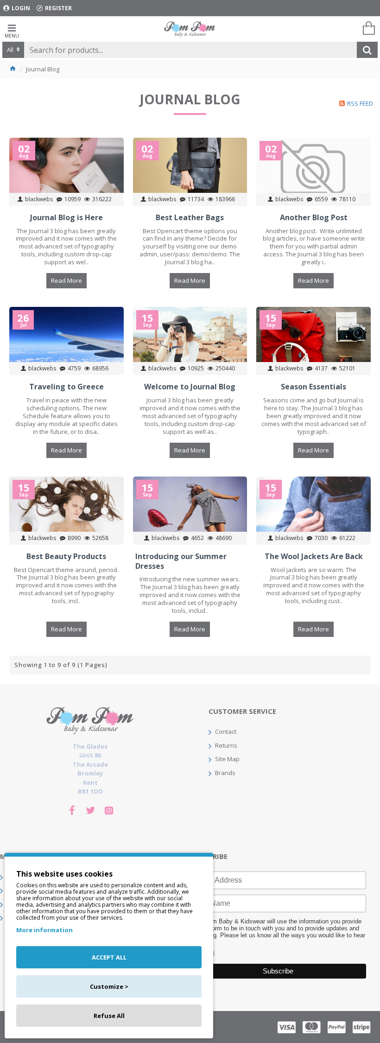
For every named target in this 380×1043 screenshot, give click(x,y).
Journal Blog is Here (66, 218)
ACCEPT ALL (109, 957)
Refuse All (109, 1015)
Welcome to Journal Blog (189, 387)
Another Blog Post (314, 218)
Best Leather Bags (190, 218)
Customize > (109, 986)
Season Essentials (313, 387)
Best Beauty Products (66, 556)
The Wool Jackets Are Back (314, 556)
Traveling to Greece (66, 387)
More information (44, 930)
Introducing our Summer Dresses (181, 561)
